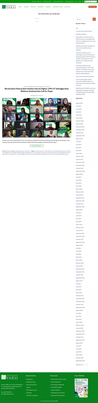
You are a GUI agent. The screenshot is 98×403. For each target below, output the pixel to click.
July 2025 (78, 141)
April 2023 (78, 221)
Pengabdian (40, 6)
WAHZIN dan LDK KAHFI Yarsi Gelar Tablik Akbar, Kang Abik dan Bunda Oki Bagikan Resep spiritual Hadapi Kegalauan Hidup (86, 91)
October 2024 (79, 168)
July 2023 (78, 212)
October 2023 (79, 203)
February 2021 (80, 295)
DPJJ (76, 1)
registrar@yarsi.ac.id (8, 394)
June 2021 (78, 286)
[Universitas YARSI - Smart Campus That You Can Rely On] (8, 7)
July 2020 (78, 313)
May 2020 (78, 316)
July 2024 (78, 177)
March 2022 (79, 260)
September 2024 (80, 171)
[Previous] (5, 50)
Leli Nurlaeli (62, 152)
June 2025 (78, 144)
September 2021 (80, 278)
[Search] (82, 1)
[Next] (68, 50)
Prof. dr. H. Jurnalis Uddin (19, 154)
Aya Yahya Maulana (38, 151)
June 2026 (78, 109)
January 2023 (79, 230)
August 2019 (79, 343)
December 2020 (80, 298)
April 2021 (78, 289)
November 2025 (80, 129)
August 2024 (79, 174)
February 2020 (80, 325)
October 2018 (79, 357)
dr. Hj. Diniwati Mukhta (57, 151)
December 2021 (80, 269)
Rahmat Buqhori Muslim (42, 154)
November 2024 (80, 165)
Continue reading (36, 24)
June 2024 (78, 180)
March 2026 (79, 118)
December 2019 (80, 331)
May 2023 (78, 218)
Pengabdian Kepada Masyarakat (36, 86)
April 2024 (78, 186)
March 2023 (79, 224)
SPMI (80, 1)
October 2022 (79, 239)
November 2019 (80, 334)
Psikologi (29, 392)
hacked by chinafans (81, 34)
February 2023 (80, 227)
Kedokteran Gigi (31, 382)
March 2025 (79, 153)
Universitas (47, 86)
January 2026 (79, 124)
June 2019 (78, 349)
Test (77, 28)
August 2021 (79, 280)
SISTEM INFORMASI (58, 1)
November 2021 (80, 272)
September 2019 (80, 340)
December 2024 (80, 162)
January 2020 (79, 328)
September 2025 (80, 135)
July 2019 (78, 346)
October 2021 (79, 275)
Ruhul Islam (67, 6)
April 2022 (78, 257)
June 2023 (78, 215)
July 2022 (78, 248)
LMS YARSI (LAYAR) (56, 387)
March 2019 (79, 355)
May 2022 (78, 254)
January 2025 (79, 159)
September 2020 (80, 307)
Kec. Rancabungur (37, 152)
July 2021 (78, 283)
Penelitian (33, 6)
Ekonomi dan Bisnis (31, 384)
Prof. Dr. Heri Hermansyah (31, 154)
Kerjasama (48, 6)
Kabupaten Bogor (20, 152)
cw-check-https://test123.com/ (84, 31)
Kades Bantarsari (28, 152)
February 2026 (80, 121)
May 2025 (78, 147)
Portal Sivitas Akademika (57, 384)
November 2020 (80, 301)
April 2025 (78, 150)
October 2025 (79, 132)
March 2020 (79, 322)
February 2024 (80, 192)
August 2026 (79, 103)
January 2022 (79, 266)
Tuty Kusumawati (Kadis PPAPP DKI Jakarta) (58, 154)
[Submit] (94, 19)
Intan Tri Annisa (66, 151)
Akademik (26, 6)
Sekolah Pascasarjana (32, 395)
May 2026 (78, 112)
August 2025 (79, 138)
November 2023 (80, 201)
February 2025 (80, 156)
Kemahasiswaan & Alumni (58, 392)
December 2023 (80, 198)
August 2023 (79, 209)
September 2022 (80, 242)
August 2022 (79, 245)
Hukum (28, 387)
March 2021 (79, 292)
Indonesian (88, 1)
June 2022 (78, 251)
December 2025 (80, 126)
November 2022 (80, 236)
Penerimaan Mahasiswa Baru (58, 379)
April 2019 (78, 352)
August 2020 (79, 310)
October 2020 (79, 304)
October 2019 (79, 337)
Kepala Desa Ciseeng (55, 152)
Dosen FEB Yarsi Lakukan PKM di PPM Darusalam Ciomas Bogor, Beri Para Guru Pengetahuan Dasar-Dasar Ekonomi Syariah (86, 40)
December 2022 (80, 233)
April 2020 (78, 319)
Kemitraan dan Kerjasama (58, 395)
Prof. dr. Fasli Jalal (9, 154)
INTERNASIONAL (47, 1)
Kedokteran (30, 379)
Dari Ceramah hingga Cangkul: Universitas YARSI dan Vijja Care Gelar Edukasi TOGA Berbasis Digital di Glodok (85, 82)
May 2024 (78, 183)
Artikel (25, 86)
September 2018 (80, 360)
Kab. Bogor (14, 152)
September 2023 (80, 206)
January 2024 (79, 195)
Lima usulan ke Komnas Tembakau (85, 76)
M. (42, 95)
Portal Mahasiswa (56, 382)
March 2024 (79, 189)
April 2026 (78, 115)
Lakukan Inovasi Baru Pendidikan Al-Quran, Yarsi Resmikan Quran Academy (85, 48)
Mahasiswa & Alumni (57, 6)
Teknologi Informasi (32, 390)
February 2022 (80, 263)
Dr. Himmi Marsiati (47, 151)
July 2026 (78, 106)
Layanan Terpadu (36, 1)
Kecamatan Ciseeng (45, 152)
